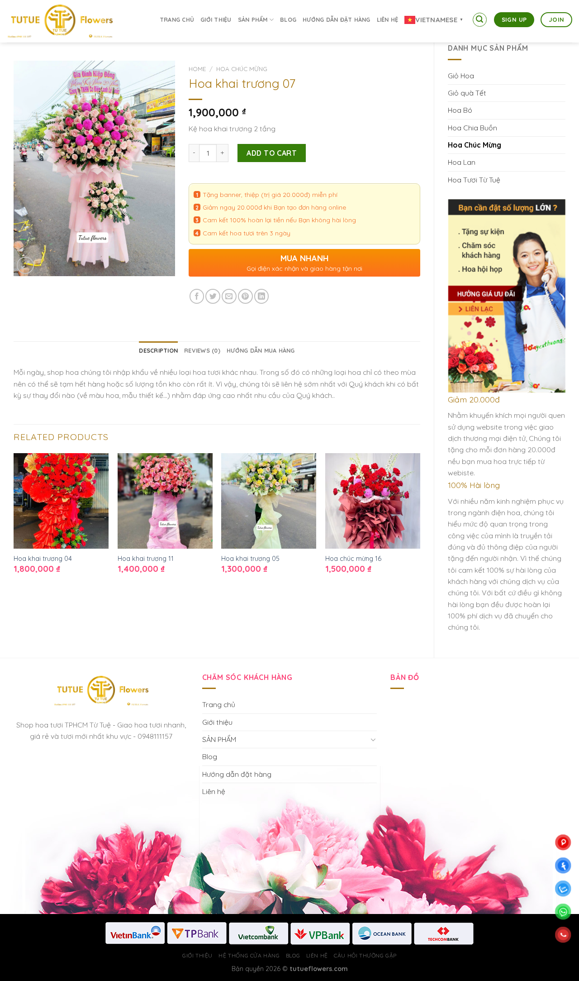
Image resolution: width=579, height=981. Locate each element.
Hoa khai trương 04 (43, 559)
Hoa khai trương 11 (146, 559)
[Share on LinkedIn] (261, 296)
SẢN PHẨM (253, 19)
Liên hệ (388, 19)
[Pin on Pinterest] (245, 296)
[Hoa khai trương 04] (61, 500)
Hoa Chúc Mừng (474, 144)
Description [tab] (158, 350)
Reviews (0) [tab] (202, 350)
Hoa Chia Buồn (472, 127)
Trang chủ (177, 19)
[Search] (480, 20)
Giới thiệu (216, 19)
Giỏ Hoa (461, 75)
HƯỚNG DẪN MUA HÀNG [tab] (261, 350)
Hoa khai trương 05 (250, 559)
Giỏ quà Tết (467, 92)
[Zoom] (25, 265)
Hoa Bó (460, 110)
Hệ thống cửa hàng (249, 955)
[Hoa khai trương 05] (268, 500)
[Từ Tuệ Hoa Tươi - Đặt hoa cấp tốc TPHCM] (74, 21)
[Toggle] (373, 739)
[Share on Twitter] (212, 296)
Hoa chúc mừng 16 (353, 559)
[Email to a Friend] (229, 296)
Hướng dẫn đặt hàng (336, 19)
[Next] (420, 521)
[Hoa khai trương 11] (165, 500)
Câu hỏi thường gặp (365, 955)
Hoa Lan (461, 162)
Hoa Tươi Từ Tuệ (474, 179)
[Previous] (14, 521)
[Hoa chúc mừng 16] (372, 500)
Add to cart (272, 153)
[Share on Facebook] (197, 296)
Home (197, 68)
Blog (288, 19)
